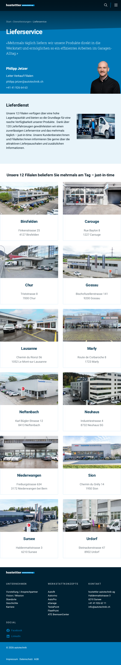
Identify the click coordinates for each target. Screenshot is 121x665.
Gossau (92, 285)
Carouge (92, 221)
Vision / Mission (15, 595)
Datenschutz (26, 659)
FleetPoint (53, 610)
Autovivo (52, 595)
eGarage (52, 603)
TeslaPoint (53, 607)
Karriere (10, 607)
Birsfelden (29, 221)
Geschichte (12, 603)
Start (8, 21)
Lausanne (29, 348)
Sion (92, 475)
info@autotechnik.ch (99, 607)
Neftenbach (29, 412)
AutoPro (52, 599)
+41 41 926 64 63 (17, 87)
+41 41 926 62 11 (97, 603)
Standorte (11, 599)
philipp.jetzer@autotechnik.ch (24, 81)
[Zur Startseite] (20, 5)
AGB (36, 659)
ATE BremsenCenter (58, 614)
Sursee (29, 538)
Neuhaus (92, 412)
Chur (29, 285)
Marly (92, 348)
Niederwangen (29, 475)
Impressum (12, 659)
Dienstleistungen (22, 21)
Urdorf (91, 538)
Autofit (51, 591)
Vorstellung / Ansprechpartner (22, 591)
